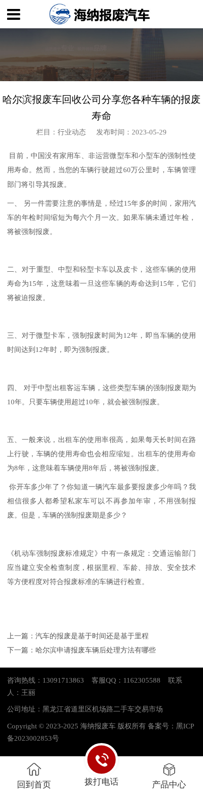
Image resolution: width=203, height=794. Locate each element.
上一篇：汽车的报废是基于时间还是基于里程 (78, 636)
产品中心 (169, 784)
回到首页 (34, 784)
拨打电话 (101, 781)
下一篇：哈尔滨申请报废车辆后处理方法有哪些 (81, 650)
